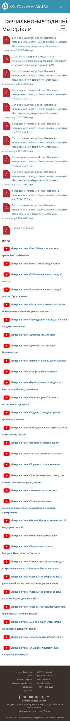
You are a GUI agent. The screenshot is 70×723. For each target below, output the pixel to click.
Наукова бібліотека (23, 672)
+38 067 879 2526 (45, 687)
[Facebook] (20, 697)
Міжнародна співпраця (21, 683)
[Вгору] (47, 696)
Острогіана (27, 687)
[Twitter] (24, 697)
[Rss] (42, 697)
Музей (29, 675)
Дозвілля (28, 690)
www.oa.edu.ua (43, 679)
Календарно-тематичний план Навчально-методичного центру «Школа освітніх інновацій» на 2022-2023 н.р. (39, 161)
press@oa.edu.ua (44, 683)
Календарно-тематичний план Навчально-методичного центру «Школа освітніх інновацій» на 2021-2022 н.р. (39, 195)
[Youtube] (31, 697)
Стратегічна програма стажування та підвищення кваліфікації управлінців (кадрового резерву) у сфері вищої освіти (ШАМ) (39, 61)
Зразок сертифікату (23, 227)
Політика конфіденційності (34, 701)
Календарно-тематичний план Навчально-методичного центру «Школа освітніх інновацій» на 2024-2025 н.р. (39, 94)
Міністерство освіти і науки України (34, 711)
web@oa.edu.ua (34, 707)
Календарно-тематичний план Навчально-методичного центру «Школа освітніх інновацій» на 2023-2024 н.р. (39, 128)
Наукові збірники (24, 679)
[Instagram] (36, 697)
